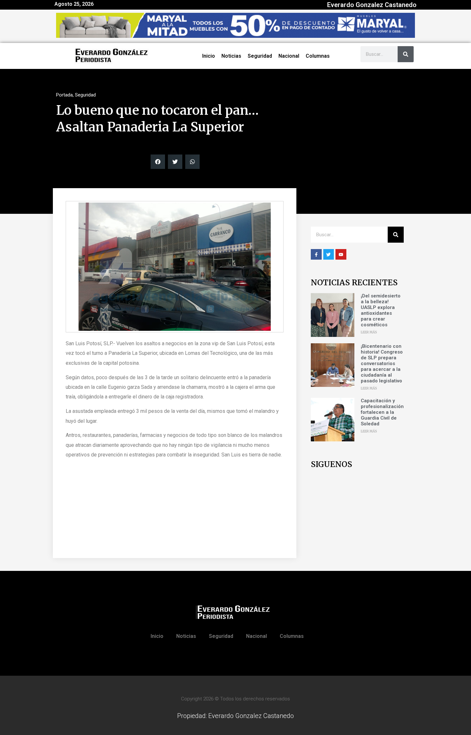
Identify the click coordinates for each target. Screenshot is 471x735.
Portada (64, 95)
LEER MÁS (369, 332)
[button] (158, 162)
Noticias (231, 56)
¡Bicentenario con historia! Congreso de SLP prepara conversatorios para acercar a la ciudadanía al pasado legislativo (382, 363)
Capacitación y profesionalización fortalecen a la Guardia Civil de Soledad (382, 412)
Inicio (208, 56)
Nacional (288, 56)
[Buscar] (406, 54)
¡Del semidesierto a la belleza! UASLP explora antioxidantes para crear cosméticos (381, 310)
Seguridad (260, 56)
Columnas (318, 56)
